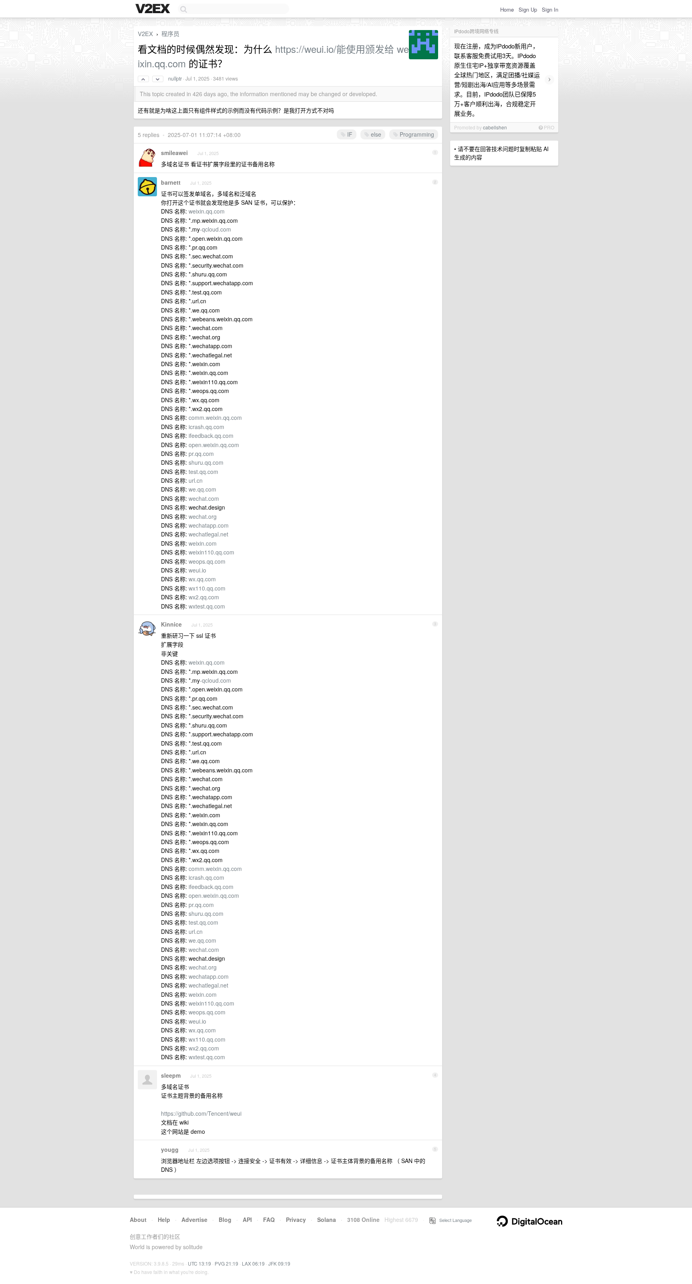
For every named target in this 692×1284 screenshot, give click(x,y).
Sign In (550, 9)
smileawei (174, 153)
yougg (170, 1149)
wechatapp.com (209, 525)
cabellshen (495, 127)
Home (507, 9)
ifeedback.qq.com (211, 435)
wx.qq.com (202, 579)
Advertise (194, 1219)
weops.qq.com (207, 561)
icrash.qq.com (206, 427)
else (375, 134)
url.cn (196, 480)
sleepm (171, 1075)
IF (349, 134)
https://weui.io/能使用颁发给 (334, 49)
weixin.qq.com (207, 211)
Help (164, 1219)
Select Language (454, 1220)
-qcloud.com (215, 229)
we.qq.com (202, 489)
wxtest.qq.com (207, 606)
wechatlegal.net (208, 534)
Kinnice (171, 624)
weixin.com (203, 543)
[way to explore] (154, 9)
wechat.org (203, 516)
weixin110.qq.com (211, 552)
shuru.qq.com (206, 462)
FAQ (269, 1219)
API (247, 1219)
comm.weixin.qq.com (215, 417)
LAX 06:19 (253, 1263)
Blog (225, 1219)
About (138, 1219)
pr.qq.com (201, 454)
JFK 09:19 (279, 1263)
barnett (171, 182)
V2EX (145, 33)
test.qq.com (203, 472)
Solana (326, 1219)
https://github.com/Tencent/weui (201, 1113)
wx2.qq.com (204, 597)
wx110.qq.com (207, 588)
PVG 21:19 (226, 1263)
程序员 (170, 33)
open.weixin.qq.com (214, 445)
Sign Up (528, 9)
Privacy (296, 1219)
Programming (416, 134)
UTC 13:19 (199, 1263)
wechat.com (204, 498)
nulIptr (175, 78)
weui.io (197, 570)
